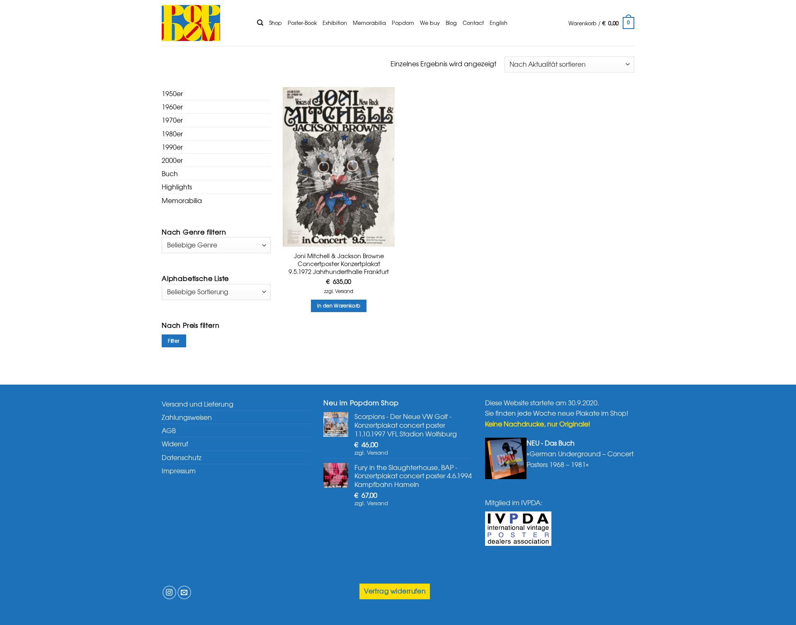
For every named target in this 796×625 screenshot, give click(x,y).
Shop (275, 23)
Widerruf (175, 443)
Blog (451, 23)
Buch (170, 173)
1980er (172, 133)
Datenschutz (181, 457)
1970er (172, 120)
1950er (172, 93)
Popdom (403, 23)
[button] (601, 23)
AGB (169, 430)
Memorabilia (369, 23)
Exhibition (335, 23)
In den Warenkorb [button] (339, 305)
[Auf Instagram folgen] (169, 592)
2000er (172, 160)
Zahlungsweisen (187, 417)
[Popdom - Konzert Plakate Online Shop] (203, 23)
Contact (473, 23)
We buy (430, 23)
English (498, 23)
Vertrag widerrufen (394, 591)
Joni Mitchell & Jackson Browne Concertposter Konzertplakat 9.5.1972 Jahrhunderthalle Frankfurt (339, 263)
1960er (172, 106)
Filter (174, 340)
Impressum (179, 470)
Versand (344, 291)
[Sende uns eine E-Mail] (184, 592)
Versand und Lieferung (197, 404)
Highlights (177, 186)
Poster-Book (302, 23)
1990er (172, 147)
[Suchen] (260, 23)
